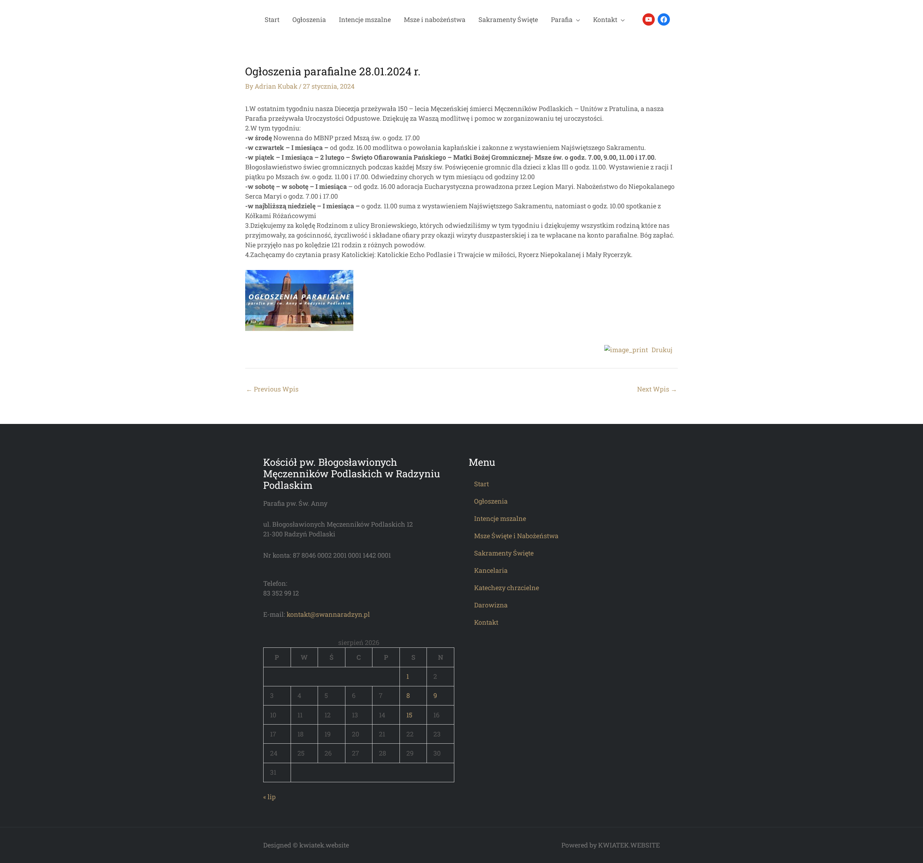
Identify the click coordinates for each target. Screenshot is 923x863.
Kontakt (605, 19)
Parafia (562, 19)
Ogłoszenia (309, 19)
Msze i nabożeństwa (434, 19)
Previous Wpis (272, 389)
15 (409, 715)
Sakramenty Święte (508, 19)
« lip (269, 796)
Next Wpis (657, 389)
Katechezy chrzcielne (506, 587)
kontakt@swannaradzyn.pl (328, 614)
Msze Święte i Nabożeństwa (516, 535)
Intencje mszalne (365, 19)
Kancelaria (491, 570)
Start (272, 19)
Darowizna (491, 605)
